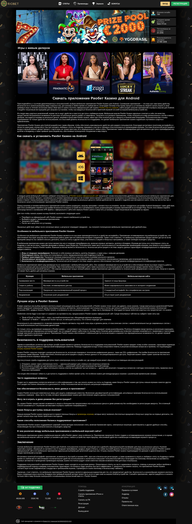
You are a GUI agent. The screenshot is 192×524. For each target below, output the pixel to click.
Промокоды (83, 4)
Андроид (125, 494)
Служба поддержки (86, 490)
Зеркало (100, 4)
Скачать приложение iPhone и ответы (90, 495)
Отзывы (125, 498)
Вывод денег (83, 511)
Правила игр (127, 502)
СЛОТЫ (66, 4)
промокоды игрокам (85, 414)
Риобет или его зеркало (109, 108)
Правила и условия (130, 490)
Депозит (81, 507)
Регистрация (83, 504)
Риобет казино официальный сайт (84, 196)
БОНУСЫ (116, 4)
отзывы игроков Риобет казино (30, 349)
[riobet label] (19, 510)
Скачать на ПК (84, 500)
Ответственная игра (130, 505)
